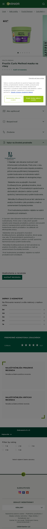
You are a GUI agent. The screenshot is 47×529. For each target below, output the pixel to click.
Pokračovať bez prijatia (36, 78)
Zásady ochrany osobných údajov (22, 92)
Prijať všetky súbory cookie (33, 99)
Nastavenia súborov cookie (13, 99)
